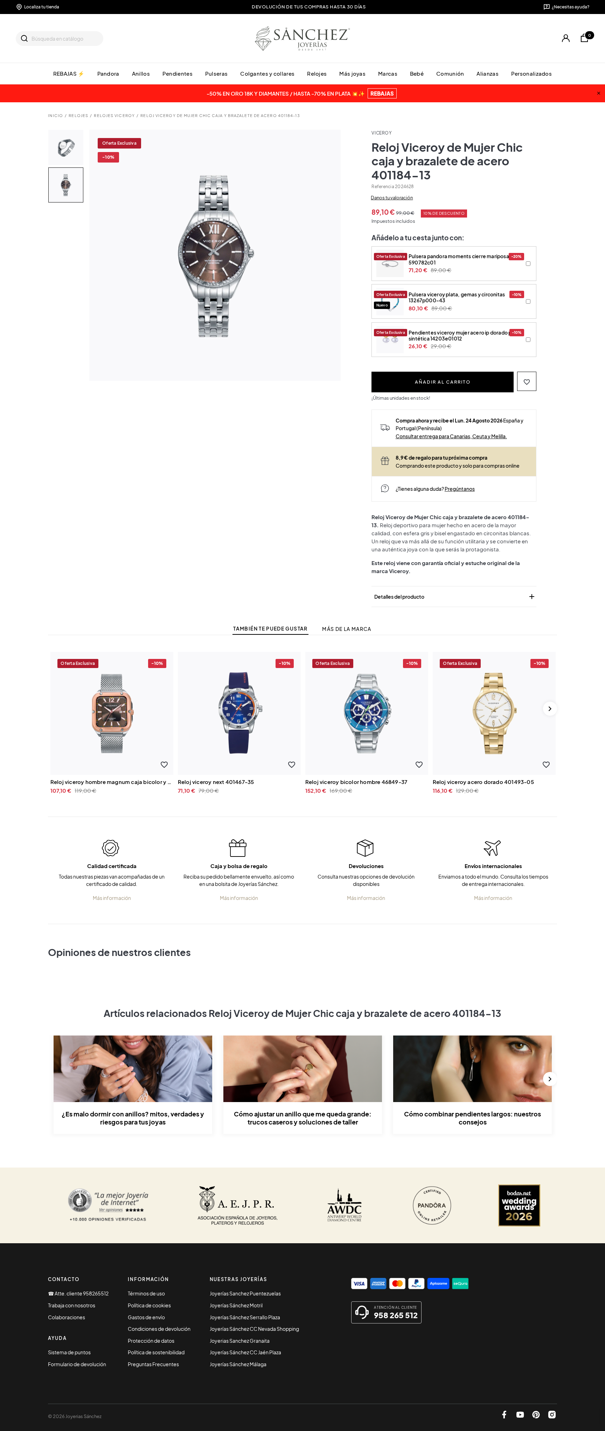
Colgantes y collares (267, 73)
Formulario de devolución (77, 1364)
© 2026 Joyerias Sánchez (75, 1416)
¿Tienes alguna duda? (435, 489)
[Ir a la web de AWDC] (345, 1205)
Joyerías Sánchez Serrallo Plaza (245, 1317)
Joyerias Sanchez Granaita (240, 1340)
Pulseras (216, 73)
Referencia (382, 186)
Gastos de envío (146, 1317)
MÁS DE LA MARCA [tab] (346, 629)
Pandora (108, 73)
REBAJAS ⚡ (69, 73)
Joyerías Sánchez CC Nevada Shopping (254, 1329)
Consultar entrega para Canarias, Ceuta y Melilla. (451, 436)
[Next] (550, 709)
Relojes (317, 73)
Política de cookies (149, 1305)
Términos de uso (146, 1293)
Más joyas (352, 73)
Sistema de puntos (69, 1352)
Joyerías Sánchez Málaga (238, 1364)
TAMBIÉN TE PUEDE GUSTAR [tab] (270, 629)
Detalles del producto (455, 596)
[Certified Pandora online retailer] (432, 1205)
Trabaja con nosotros (71, 1305)
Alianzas (487, 73)
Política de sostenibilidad (156, 1352)
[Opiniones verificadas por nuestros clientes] (108, 1205)
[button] (526, 381)
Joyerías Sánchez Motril (236, 1305)
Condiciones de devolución (159, 1329)
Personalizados (531, 73)
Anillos (141, 73)
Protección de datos (151, 1340)
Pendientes (177, 73)
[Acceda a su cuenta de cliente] (565, 38)
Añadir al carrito (443, 382)
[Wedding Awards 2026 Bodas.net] (519, 1205)
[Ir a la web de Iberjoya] (238, 1205)
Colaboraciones (66, 1317)
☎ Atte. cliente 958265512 (78, 1293)
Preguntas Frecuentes (153, 1364)
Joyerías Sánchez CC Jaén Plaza (245, 1352)
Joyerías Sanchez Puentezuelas (245, 1293)
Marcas (387, 73)
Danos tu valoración (392, 197)
